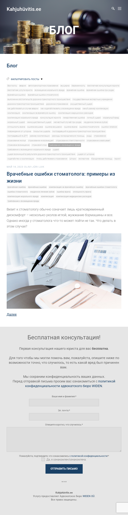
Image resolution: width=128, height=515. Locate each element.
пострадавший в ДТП (18, 136)
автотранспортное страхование (43, 86)
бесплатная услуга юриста (20, 90)
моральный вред (111, 118)
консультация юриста (50, 118)
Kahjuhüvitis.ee (24, 9)
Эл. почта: (63, 410)
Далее (12, 314)
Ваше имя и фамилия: (63, 396)
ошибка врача (70, 127)
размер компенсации (40, 136)
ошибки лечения (109, 127)
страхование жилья (17, 140)
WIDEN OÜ (88, 496)
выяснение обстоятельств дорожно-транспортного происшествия (39, 99)
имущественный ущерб (81, 104)
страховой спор (39, 145)
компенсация (14, 113)
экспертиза (83, 159)
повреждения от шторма (19, 131)
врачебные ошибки (17, 95)
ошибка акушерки (53, 127)
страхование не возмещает (41, 140)
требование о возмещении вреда (64, 145)
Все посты (12, 86)
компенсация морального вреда (23, 118)
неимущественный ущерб (39, 122)
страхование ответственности (70, 140)
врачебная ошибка (75, 90)
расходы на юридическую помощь (68, 136)
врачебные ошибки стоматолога (43, 95)
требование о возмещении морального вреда (29, 149)
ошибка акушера (35, 127)
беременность (78, 86)
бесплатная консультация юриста (103, 86)
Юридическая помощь (101, 159)
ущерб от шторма (86, 154)
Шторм (73, 159)
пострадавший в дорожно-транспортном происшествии (78, 131)
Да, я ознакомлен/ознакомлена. (66, 459)
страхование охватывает (98, 140)
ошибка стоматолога (89, 127)
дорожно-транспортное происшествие (26, 104)
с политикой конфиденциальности (88, 456)
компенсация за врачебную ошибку (39, 113)
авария (22, 86)
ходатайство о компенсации (21, 159)
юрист (117, 159)
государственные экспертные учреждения (92, 99)
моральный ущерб (16, 122)
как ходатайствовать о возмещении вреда (60, 108)
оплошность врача (16, 127)
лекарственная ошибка (74, 118)
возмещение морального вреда (49, 90)
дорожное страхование (57, 104)
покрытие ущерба (41, 131)
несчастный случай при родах (68, 122)
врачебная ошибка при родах (100, 90)
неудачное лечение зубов (96, 122)
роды (89, 136)
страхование (100, 136)
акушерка (64, 86)
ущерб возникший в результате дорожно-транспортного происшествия (41, 154)
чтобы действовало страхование (51, 159)
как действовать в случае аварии (23, 108)
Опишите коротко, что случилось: (63, 424)
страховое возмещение (19, 145)
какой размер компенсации (95, 108)
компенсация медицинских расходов (75, 113)
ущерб (56, 149)
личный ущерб (94, 118)
